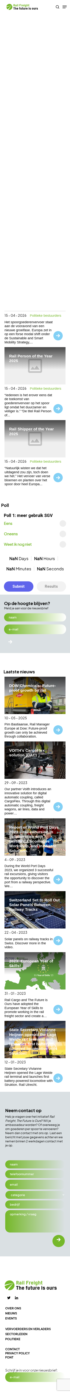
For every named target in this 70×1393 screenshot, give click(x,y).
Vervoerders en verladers (28, 1329)
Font (9, 1357)
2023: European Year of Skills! (31, 963)
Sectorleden (16, 1334)
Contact (12, 1349)
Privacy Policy (17, 1353)
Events (11, 1318)
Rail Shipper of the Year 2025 (31, 431)
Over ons (13, 1308)
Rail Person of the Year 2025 (30, 358)
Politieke (12, 1339)
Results (51, 586)
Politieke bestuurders (45, 315)
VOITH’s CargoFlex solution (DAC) (27, 752)
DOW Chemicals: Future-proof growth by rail (32, 687)
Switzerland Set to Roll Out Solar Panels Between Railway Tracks (34, 904)
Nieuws (11, 1313)
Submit (19, 586)
